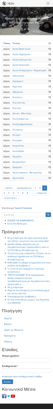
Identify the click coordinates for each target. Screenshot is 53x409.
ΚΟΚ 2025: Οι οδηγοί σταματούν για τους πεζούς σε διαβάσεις (29, 264)
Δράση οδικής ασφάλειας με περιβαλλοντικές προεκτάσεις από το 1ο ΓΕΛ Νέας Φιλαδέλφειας (28, 247)
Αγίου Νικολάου (21, 64)
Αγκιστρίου (18, 75)
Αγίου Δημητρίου (21, 54)
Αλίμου (16, 134)
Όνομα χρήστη (11, 355)
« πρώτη (8, 187)
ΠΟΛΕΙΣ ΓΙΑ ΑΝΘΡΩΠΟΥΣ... (21, 220)
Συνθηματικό (10, 366)
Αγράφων (18, 81)
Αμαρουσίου (19, 161)
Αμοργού (17, 167)
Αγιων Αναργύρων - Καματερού (29, 70)
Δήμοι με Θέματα (13, 329)
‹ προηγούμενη (23, 187)
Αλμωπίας (18, 145)
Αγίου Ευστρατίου (22, 59)
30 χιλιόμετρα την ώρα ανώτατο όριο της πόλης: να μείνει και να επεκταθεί (28, 239)
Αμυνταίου (18, 177)
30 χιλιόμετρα (15, 287)
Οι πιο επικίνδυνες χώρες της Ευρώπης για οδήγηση (28, 301)
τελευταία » (10, 197)
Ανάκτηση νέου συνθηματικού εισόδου (22, 376)
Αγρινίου (17, 86)
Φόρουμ (8, 341)
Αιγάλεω (17, 97)
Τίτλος (16, 43)
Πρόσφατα (10, 335)
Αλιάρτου (18, 129)
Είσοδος (7, 381)
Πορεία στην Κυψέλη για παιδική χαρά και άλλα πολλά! (28, 292)
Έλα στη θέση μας (17, 223)
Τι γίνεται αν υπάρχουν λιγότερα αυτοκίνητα (25, 270)
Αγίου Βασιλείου (22, 48)
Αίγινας (17, 108)
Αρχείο (8, 318)
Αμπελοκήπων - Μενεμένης (27, 172)
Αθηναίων (18, 91)
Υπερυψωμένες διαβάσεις (21, 296)
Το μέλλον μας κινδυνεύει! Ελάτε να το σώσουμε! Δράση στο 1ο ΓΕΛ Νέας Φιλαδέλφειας (28, 256)
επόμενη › (42, 192)
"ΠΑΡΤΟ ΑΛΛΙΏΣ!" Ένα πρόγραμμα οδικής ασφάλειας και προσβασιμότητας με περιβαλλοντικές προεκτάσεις (28, 279)
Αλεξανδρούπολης (23, 124)
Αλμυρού (17, 140)
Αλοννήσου (18, 151)
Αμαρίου (17, 156)
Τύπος (6, 43)
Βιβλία (8, 324)
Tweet (17, 208)
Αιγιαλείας (19, 102)
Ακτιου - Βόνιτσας (22, 113)
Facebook (27, 208)
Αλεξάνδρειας (21, 118)
